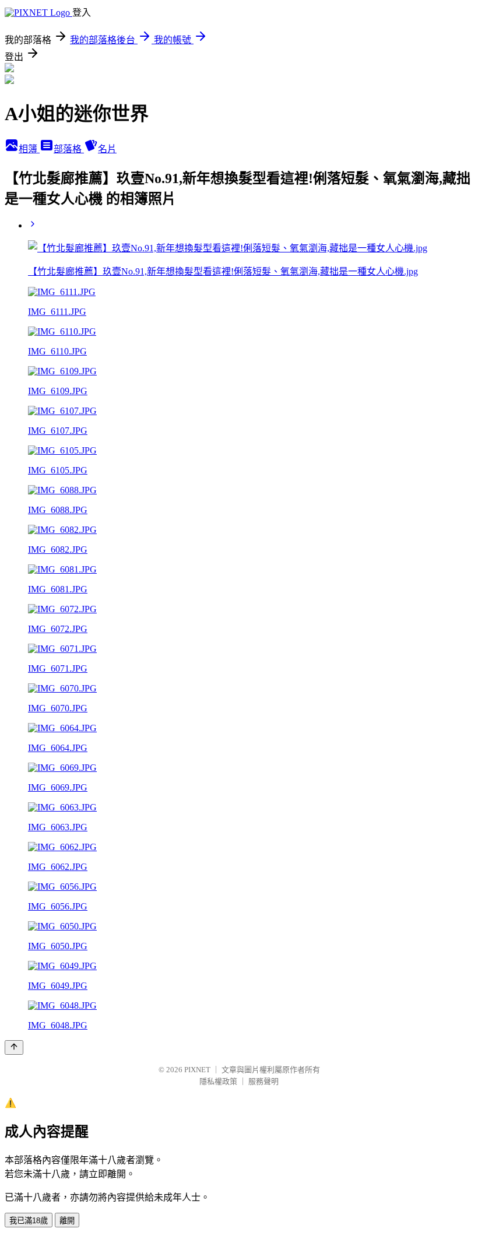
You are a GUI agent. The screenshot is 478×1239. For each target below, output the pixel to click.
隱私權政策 (218, 1081)
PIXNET (197, 1069)
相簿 (29, 149)
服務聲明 (263, 1081)
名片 (107, 149)
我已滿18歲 (28, 1220)
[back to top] (14, 1047)
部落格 (69, 149)
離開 (67, 1220)
